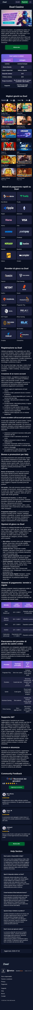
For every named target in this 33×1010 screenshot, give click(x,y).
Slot (27, 100)
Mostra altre (16, 843)
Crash (19, 100)
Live (11, 100)
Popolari (3, 100)
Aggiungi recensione (16, 787)
